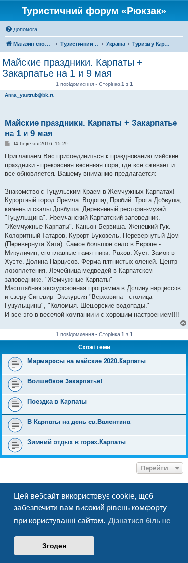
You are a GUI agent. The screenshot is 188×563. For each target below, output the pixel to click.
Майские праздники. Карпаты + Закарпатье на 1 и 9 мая (72, 68)
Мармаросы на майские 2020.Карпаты (86, 361)
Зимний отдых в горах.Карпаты (76, 442)
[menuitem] (21, 29)
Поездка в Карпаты (57, 401)
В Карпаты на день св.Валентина (78, 421)
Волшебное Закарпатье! (64, 381)
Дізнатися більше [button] (139, 521)
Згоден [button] (54, 545)
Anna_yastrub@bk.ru (29, 95)
